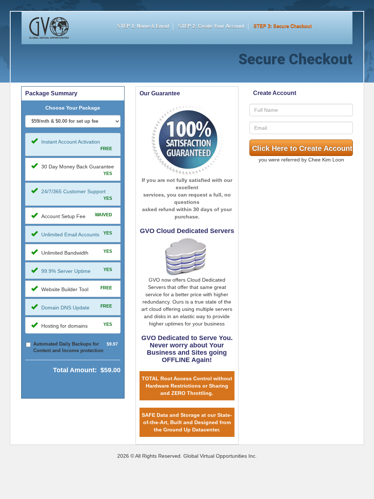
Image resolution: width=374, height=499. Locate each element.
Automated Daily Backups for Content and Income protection (68, 347)
